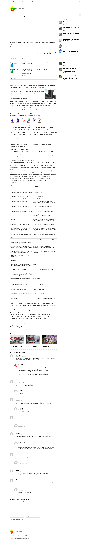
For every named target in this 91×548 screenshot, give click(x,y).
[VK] (79, 1)
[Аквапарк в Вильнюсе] (17, 339)
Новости (39, 1)
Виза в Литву (13, 1)
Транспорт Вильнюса (32, 346)
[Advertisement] (33, 31)
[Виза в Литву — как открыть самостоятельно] (60, 22)
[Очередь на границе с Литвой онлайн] (60, 34)
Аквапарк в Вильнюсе (16, 346)
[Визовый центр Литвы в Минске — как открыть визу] (60, 40)
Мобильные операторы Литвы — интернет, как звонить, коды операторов (71, 51)
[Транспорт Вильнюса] (33, 339)
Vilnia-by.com (23, 323)
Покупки (28, 1)
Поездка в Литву (21, 1)
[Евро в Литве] (49, 339)
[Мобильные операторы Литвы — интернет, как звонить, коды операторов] (60, 51)
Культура (44, 1)
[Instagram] (80, 1)
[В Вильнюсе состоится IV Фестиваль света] (60, 63)
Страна (33, 1)
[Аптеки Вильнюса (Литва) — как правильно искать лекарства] (60, 28)
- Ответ (24, 356)
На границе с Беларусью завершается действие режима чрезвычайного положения (71, 70)
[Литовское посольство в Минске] (60, 46)
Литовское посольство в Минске (71, 45)
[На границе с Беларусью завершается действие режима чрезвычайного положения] (60, 69)
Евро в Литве (46, 346)
